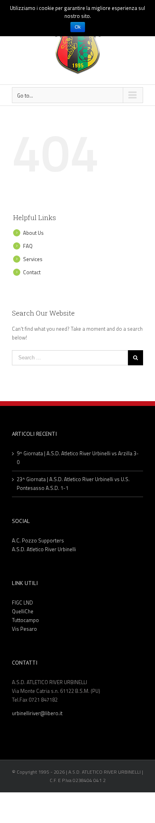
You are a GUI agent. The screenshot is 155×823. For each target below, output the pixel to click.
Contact (32, 272)
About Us (33, 233)
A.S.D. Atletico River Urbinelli (44, 549)
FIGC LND (22, 603)
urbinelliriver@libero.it (37, 713)
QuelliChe (22, 611)
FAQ (28, 246)
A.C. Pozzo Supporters (38, 540)
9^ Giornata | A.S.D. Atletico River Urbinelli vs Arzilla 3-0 (78, 457)
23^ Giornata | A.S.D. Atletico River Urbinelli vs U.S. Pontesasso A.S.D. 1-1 (73, 483)
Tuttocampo (25, 620)
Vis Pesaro (24, 629)
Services (33, 259)
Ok (78, 27)
